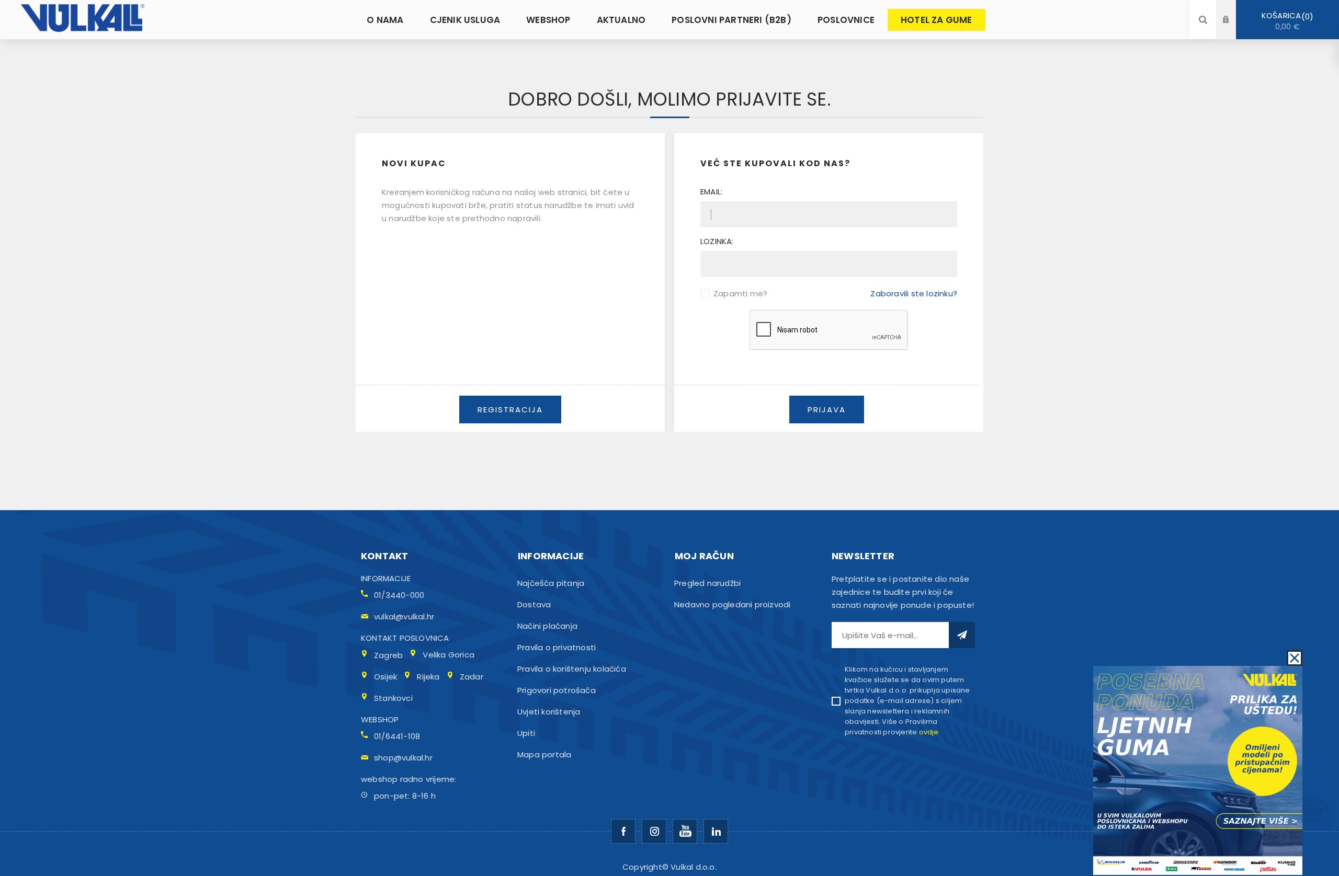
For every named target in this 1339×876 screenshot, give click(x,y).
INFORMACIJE (386, 578)
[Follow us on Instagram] (654, 831)
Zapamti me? (740, 293)
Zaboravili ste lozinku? (913, 293)
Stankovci (393, 698)
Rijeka (428, 676)
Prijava (1234, 10)
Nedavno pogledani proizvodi (732, 604)
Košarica (1286, 21)
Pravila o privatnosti (556, 647)
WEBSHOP (380, 719)
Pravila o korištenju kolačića (571, 668)
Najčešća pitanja (550, 583)
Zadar (471, 676)
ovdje (929, 732)
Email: (711, 191)
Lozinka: (717, 241)
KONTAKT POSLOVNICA (405, 637)
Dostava (534, 604)
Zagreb (388, 655)
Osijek (385, 676)
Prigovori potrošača (556, 690)
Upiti (526, 733)
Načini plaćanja (547, 625)
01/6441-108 (397, 736)
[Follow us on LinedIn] (715, 831)
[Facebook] (623, 831)
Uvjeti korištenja (548, 711)
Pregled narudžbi (707, 583)
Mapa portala (544, 754)
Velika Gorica (448, 654)
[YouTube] (685, 831)
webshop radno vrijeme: (408, 779)
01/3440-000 (399, 595)
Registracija (1234, 29)
